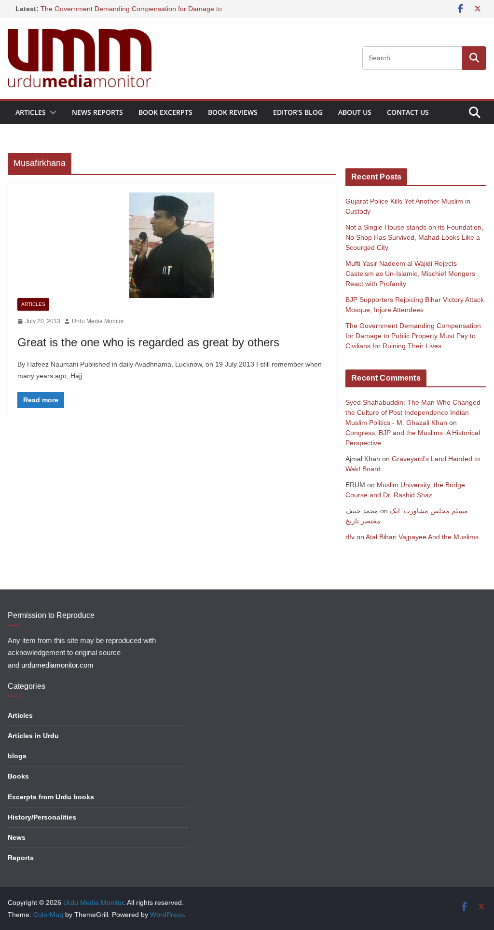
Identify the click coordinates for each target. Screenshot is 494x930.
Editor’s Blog (298, 112)
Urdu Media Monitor (98, 321)
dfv (350, 537)
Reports (21, 858)
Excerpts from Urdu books (51, 797)
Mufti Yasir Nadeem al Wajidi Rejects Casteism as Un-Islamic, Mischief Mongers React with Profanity (410, 273)
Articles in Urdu (33, 735)
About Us (354, 112)
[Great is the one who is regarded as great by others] (172, 245)
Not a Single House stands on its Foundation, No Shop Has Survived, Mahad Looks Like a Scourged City (414, 237)
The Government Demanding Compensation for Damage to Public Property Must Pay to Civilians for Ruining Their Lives (413, 336)
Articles (30, 112)
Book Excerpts (165, 112)
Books (18, 776)
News (17, 837)
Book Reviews (233, 112)
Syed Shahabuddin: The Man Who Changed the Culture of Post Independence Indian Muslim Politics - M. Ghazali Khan (412, 412)
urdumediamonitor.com (57, 665)
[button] (51, 112)
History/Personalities (42, 817)
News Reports (97, 112)
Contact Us (408, 112)
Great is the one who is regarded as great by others (148, 342)
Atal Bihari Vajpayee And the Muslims (422, 537)
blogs (17, 756)
